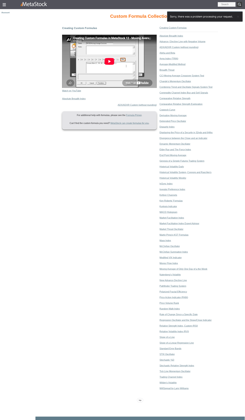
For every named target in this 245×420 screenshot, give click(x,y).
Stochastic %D (167, 360)
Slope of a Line (167, 337)
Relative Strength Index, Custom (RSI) (179, 326)
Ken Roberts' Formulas (171, 201)
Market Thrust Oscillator (171, 229)
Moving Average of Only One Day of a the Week (183, 269)
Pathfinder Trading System (173, 286)
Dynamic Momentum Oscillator (175, 144)
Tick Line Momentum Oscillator (175, 371)
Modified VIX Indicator (171, 257)
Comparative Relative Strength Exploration (181, 104)
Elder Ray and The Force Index (175, 149)
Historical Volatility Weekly (173, 178)
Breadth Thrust (167, 70)
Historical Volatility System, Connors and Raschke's (185, 172)
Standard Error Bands (170, 348)
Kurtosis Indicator (168, 206)
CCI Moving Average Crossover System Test (182, 75)
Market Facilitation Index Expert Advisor (179, 223)
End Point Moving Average (173, 155)
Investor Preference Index (172, 189)
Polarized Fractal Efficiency (173, 292)
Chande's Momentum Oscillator (175, 81)
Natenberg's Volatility (170, 274)
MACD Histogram (168, 212)
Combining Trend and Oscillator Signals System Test (186, 87)
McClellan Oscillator (170, 246)
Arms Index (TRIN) (169, 58)
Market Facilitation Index (172, 218)
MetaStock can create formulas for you (129, 123)
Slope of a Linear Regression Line (177, 343)
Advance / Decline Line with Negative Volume (182, 41)
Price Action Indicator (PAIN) (174, 297)
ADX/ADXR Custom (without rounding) (137, 105)
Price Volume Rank (169, 303)
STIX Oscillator (167, 354)
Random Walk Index (170, 309)
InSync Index (166, 183)
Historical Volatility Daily (172, 166)
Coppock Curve (167, 110)
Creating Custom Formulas (173, 28)
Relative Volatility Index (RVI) (174, 331)
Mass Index (165, 240)
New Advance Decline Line (173, 280)
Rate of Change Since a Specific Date (179, 314)
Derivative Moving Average (173, 115)
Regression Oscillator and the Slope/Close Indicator (186, 320)
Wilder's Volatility (168, 382)
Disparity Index (167, 127)
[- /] (39, 4)
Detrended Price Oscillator (173, 121)
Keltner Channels (168, 195)
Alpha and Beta (167, 53)
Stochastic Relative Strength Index (177, 365)
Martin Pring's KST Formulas (174, 235)
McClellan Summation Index (174, 252)
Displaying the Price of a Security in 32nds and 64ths (186, 132)
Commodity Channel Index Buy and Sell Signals (184, 93)
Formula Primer (133, 115)
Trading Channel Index (171, 377)
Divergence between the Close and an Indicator (183, 138)
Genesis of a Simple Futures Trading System (182, 161)
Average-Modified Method (172, 64)
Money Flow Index (169, 263)
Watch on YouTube (71, 91)
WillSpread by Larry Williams (174, 388)
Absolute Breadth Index (74, 99)
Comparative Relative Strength (175, 98)
